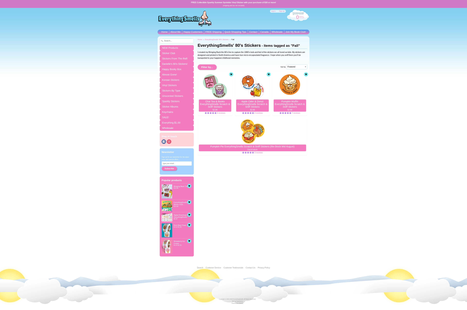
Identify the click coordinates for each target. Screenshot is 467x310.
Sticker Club (168, 53)
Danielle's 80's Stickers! (175, 64)
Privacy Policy (264, 268)
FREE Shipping (213, 32)
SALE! (165, 117)
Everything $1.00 (171, 122)
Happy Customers (193, 32)
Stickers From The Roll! (175, 58)
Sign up (281, 11)
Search (200, 268)
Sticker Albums (170, 106)
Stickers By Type (171, 90)
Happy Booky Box (171, 69)
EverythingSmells (238, 299)
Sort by (283, 67)
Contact (253, 32)
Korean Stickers (170, 80)
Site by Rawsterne (237, 301)
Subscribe (169, 169)
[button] (211, 113)
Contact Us (250, 268)
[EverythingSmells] (185, 19)
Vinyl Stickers (169, 85)
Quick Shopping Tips (235, 32)
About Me (176, 32)
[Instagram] (169, 141)
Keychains (167, 112)
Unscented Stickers (172, 96)
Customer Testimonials (233, 268)
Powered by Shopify (237, 303)
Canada (264, 32)
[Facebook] (164, 141)
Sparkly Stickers (171, 101)
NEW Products (170, 48)
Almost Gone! (169, 74)
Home (164, 32)
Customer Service (213, 268)
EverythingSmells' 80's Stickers (217, 39)
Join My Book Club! (296, 32)
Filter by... (207, 67)
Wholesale (277, 32)
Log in (273, 11)
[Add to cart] (189, 186)
